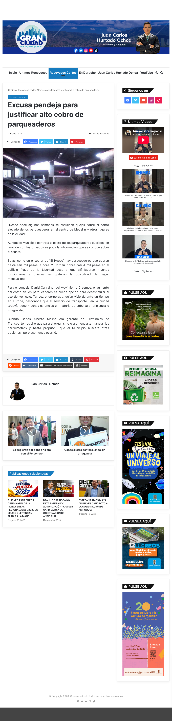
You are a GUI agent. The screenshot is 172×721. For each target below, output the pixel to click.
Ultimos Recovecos (33, 72)
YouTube (146, 72)
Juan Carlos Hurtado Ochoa (118, 72)
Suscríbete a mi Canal (145, 157)
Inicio (13, 72)
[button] (147, 165)
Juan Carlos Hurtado (44, 384)
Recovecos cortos (27, 90)
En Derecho (87, 72)
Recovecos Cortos (63, 72)
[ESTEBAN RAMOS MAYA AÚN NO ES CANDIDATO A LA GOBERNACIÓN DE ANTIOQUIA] (94, 488)
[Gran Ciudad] (86, 36)
